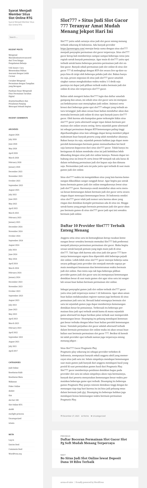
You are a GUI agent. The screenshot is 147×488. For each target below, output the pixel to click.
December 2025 (15, 171)
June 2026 (13, 144)
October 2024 (14, 236)
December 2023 (15, 282)
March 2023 (14, 323)
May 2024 (13, 259)
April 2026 (13, 153)
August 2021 (14, 341)
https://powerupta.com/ (73, 48)
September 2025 (16, 185)
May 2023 (13, 314)
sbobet (11, 391)
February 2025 (15, 217)
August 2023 (14, 300)
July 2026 (13, 139)
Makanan (13, 381)
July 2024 (13, 249)
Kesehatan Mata (16, 377)
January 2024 (14, 277)
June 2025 (13, 199)
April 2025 (13, 208)
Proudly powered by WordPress (90, 482)
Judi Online (13, 368)
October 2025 (14, 180)
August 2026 (14, 134)
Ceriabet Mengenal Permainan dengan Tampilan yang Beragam (21, 83)
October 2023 (14, 291)
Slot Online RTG (15, 404)
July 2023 (13, 305)
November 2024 (16, 231)
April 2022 (13, 332)
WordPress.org (15, 453)
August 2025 (14, 190)
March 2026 (14, 157)
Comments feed (15, 449)
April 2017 (13, 351)
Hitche (86, 416)
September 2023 (16, 295)
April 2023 (13, 318)
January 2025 (14, 222)
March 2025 (14, 213)
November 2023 (16, 286)
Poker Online (14, 386)
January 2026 (14, 167)
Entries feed (14, 444)
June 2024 (13, 254)
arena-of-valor (67, 482)
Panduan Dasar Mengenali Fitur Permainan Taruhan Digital (20, 94)
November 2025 (16, 176)
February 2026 (15, 162)
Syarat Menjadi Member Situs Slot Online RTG (21, 14)
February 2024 (15, 272)
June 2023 (13, 309)
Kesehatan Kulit (16, 372)
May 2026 (13, 148)
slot (84, 392)
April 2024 (13, 263)
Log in (11, 440)
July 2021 (13, 346)
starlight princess (16, 414)
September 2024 (16, 240)
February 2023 (15, 328)
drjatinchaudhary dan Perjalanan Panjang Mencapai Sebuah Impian (20, 104)
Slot (10, 395)
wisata (11, 423)
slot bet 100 (14, 400)
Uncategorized (15, 418)
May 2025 (13, 203)
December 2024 (15, 226)
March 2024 (14, 268)
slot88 (11, 409)
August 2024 (14, 245)
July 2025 (13, 194)
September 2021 (16, 337)
